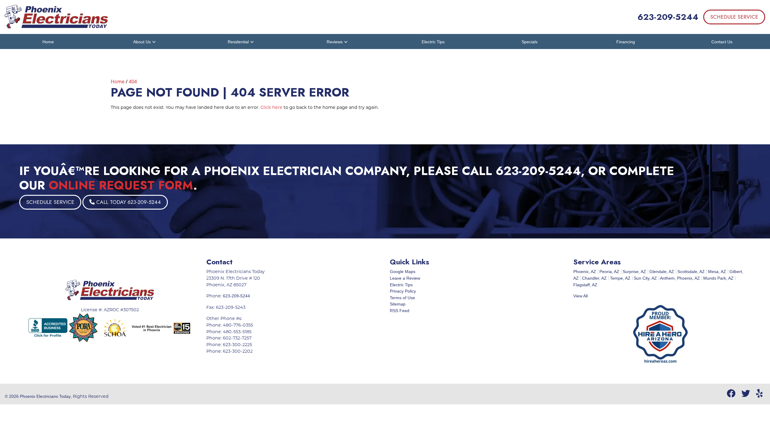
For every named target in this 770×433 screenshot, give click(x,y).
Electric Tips (401, 284)
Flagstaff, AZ (585, 284)
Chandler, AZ (594, 278)
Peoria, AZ (609, 271)
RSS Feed (399, 310)
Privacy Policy (403, 291)
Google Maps (402, 271)
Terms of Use (402, 297)
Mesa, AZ (717, 271)
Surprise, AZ (634, 271)
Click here (271, 107)
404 (133, 81)
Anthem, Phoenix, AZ (680, 278)
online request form (121, 185)
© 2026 (12, 396)
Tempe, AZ (620, 278)
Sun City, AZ (645, 278)
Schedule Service (734, 17)
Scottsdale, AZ (691, 271)
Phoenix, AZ (584, 271)
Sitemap (397, 304)
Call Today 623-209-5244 (128, 202)
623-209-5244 (668, 17)
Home (118, 81)
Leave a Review (405, 278)
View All (580, 295)
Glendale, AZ (661, 271)
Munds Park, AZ (718, 278)
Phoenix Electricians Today (45, 396)
